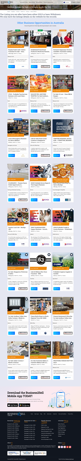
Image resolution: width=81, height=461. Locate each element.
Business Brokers (39, 2)
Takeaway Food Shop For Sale (47, 429)
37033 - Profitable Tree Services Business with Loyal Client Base (17, 95)
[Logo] (7, 2)
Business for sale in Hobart (12, 438)
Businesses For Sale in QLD (29, 429)
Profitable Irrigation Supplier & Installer (62, 273)
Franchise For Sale (45, 437)
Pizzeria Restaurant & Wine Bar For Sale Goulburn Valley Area (62, 317)
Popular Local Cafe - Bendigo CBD (17, 228)
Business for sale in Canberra (13, 434)
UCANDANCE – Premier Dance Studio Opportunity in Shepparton (17, 184)
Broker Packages (61, 432)
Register (74, 2)
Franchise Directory (62, 426)
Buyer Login (37, 413)
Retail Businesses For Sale (46, 435)
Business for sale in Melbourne (13, 426)
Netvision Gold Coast (70, 459)
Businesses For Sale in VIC (29, 427)
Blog (41, 413)
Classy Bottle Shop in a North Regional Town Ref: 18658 (40, 317)
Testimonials (49, 413)
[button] (67, 2)
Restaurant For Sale (45, 427)
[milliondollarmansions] (27, 453)
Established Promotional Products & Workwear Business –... (40, 51)
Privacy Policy (70, 413)
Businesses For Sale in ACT (29, 435)
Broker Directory (61, 424)
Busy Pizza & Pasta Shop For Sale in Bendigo (61, 184)
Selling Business (32, 2)
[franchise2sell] (40, 453)
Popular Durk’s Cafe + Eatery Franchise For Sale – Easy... (16, 50)
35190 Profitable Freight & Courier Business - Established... (63, 228)
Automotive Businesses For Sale (47, 433)
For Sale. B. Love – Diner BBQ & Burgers (62, 95)
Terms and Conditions (62, 413)
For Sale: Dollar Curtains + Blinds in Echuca (16, 361)
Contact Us (55, 413)
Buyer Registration (61, 428)
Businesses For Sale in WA (29, 433)
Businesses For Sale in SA (29, 431)
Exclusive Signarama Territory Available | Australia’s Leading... (62, 50)
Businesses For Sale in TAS (29, 439)
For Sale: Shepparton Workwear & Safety (18, 273)
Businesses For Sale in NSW (30, 425)
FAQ (44, 413)
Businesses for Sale (24, 2)
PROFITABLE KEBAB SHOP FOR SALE (63, 361)
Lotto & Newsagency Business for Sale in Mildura (17, 139)
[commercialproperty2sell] (13, 453)
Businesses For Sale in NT (29, 437)
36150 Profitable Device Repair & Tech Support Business (40, 184)
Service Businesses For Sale (46, 439)
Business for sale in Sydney (12, 424)
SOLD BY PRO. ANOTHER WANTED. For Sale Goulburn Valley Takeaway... (39, 95)
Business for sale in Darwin (12, 436)
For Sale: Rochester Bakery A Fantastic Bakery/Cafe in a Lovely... (39, 362)
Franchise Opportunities (48, 2)
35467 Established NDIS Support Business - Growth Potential (39, 228)
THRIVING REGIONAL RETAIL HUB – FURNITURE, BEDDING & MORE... (63, 140)
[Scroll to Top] (78, 458)
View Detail (11, 66)
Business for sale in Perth (12, 432)
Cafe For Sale (44, 425)
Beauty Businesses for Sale (46, 431)
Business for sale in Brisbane (13, 428)
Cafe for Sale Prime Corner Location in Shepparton (39, 139)
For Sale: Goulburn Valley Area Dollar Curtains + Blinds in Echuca (17, 317)
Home (32, 413)
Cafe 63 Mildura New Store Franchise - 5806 (39, 273)
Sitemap (59, 436)
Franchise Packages (62, 430)
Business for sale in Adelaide (13, 430)
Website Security (61, 434)
